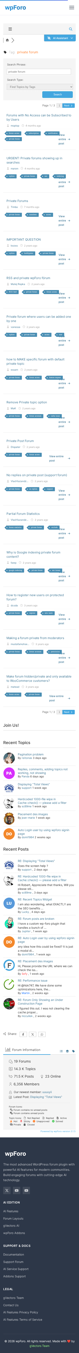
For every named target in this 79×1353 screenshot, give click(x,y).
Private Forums (17, 201)
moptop (15, 125)
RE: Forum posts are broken (36, 918)
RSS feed (13, 292)
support (50, 489)
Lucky (25, 911)
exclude (54, 527)
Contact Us (11, 1305)
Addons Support (14, 1276)
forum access (14, 133)
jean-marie (28, 817)
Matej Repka (18, 284)
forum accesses (35, 416)
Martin (26, 993)
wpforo (12, 176)
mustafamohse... (20, 644)
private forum (14, 139)
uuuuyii (47, 1092)
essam (14, 369)
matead (15, 686)
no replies (33, 489)
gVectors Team (13, 1298)
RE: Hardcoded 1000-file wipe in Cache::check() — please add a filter (42, 878)
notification (53, 133)
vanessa (15, 326)
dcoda (14, 605)
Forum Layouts (13, 1218)
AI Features (10, 1211)
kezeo (14, 245)
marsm (14, 168)
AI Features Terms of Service (22, 1319)
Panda (25, 776)
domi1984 (28, 837)
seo (46, 176)
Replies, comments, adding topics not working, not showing (43, 771)
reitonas (27, 757)
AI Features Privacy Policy (20, 1312)
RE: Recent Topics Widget (35, 899)
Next (67, 105)
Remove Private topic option (26, 402)
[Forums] (7, 40)
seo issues (56, 570)
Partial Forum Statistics (23, 514)
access (48, 214)
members (33, 214)
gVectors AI (11, 1225)
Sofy (24, 973)
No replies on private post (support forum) (36, 475)
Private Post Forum (20, 441)
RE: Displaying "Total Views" (36, 861)
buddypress (28, 253)
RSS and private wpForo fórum (28, 278)
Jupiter (26, 931)
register (32, 613)
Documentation (13, 1254)
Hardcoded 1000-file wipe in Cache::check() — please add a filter (42, 800)
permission (55, 651)
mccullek (27, 1016)
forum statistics (15, 527)
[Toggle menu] (72, 7)
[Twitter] (7, 1190)
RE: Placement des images (35, 961)
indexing (60, 176)
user (60, 334)
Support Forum (13, 1262)
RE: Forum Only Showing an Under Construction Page (40, 1001)
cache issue (55, 416)
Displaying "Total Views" (34, 784)
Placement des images (33, 814)
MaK (13, 408)
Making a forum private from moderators (35, 638)
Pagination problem (31, 754)
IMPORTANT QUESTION (23, 239)
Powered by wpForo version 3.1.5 (58, 1131)
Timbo (14, 206)
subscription (34, 133)
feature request (55, 377)
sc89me (27, 806)
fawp (13, 562)
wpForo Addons (14, 1233)
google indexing (15, 570)
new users (49, 613)
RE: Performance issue (32, 980)
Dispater (15, 446)
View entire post (62, 139)
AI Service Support (16, 1269)
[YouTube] (16, 1190)
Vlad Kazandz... (19, 481)
